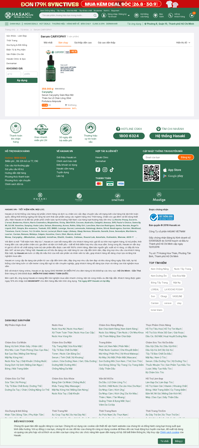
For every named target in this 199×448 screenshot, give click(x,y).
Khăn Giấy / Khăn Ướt (31, 346)
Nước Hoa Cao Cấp (84, 332)
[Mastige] (159, 197)
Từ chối (164, 441)
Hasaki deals (31, 24)
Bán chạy (63, 42)
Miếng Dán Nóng (27, 353)
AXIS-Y (130, 237)
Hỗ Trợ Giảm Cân (154, 386)
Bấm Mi (149, 393)
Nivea (8, 237)
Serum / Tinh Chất (61, 357)
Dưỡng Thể (35, 386)
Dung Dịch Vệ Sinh (14, 365)
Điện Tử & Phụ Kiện (16, 49)
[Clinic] (40, 197)
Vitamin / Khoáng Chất (175, 386)
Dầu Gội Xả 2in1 (153, 350)
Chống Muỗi (40, 361)
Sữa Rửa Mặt (74, 346)
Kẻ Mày (102, 357)
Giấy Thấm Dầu (107, 368)
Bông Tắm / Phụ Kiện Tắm (30, 414)
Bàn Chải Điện (124, 336)
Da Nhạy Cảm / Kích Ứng (111, 389)
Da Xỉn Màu (131, 393)
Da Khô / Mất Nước (108, 386)
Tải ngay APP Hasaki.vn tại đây (94, 281)
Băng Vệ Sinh (12, 346)
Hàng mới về (73, 24)
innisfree (51, 237)
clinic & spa (99, 24)
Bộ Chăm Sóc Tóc (155, 372)
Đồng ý (179, 441)
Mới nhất (48, 42)
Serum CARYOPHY (43, 29)
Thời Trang (12, 40)
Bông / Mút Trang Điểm (16, 368)
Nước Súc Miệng (107, 332)
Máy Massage (72, 386)
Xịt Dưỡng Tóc (179, 361)
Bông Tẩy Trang (118, 365)
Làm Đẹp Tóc (166, 382)
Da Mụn (137, 386)
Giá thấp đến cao (83, 42)
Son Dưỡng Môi (107, 361)
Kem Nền (112, 346)
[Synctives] (118, 197)
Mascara (131, 357)
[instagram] (105, 169)
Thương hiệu (58, 24)
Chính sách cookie (169, 432)
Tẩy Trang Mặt (59, 346)
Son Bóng (104, 365)
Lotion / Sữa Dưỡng (62, 361)
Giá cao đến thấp (106, 42)
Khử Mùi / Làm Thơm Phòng (19, 350)
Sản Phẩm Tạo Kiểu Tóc (178, 365)
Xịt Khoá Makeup (129, 353)
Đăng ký (186, 157)
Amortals (100, 237)
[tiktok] (112, 169)
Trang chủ (10, 29)
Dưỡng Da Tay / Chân (16, 389)
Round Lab (89, 237)
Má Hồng (103, 353)
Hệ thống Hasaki (170, 136)
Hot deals (44, 24)
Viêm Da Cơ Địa (107, 404)
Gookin (69, 237)
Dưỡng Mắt (57, 365)
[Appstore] (173, 170)
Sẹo (128, 401)
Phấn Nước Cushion (109, 350)
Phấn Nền (124, 346)
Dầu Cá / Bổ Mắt (154, 336)
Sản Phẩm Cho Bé (15, 54)
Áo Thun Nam (120, 414)
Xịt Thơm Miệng (108, 336)
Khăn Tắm (10, 414)
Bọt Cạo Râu (11, 353)
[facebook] (97, 169)
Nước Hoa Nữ (59, 328)
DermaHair (112, 24)
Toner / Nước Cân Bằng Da (66, 353)
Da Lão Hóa (126, 386)
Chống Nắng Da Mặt (62, 368)
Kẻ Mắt (111, 357)
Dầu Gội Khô (170, 346)
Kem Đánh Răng (129, 328)
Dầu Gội (150, 346)
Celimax (78, 237)
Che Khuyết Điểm (129, 350)
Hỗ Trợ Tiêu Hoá (154, 328)
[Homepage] (19, 15)
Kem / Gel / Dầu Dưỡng (84, 361)
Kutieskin (111, 237)
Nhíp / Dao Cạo (153, 397)
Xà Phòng (20, 382)
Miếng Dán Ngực (33, 365)
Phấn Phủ (114, 353)
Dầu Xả (158, 346)
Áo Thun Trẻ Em (170, 414)
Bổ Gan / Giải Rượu (173, 332)
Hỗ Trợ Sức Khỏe (154, 332)
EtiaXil (61, 237)
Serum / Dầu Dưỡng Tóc (158, 361)
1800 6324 (129, 136)
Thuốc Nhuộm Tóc (155, 365)
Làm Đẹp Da (152, 382)
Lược (148, 368)
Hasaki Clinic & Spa (16, 59)
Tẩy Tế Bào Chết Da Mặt (64, 350)
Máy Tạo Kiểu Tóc (162, 368)
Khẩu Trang (58, 386)
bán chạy (86, 24)
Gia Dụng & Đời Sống (17, 45)
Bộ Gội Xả (168, 350)
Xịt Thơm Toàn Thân (62, 332)
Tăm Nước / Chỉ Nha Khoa (130, 332)
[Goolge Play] (173, 176)
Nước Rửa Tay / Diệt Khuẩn (18, 361)
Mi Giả (157, 393)
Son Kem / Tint (123, 361)
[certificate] (171, 217)
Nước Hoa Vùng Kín (62, 336)
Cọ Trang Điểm (136, 365)
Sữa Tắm (9, 382)
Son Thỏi (137, 361)
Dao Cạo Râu (41, 350)
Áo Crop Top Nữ (60, 414)
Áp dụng (22, 80)
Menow (121, 237)
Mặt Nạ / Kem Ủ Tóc (156, 357)
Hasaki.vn (41, 250)
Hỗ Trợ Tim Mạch (172, 328)
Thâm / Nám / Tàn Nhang (111, 397)
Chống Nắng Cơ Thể (38, 389)
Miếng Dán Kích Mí (171, 393)
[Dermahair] (79, 197)
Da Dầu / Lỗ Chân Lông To (112, 382)
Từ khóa (24, 29)
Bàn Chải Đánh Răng (109, 328)
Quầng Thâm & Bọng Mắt (111, 401)
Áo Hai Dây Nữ (77, 414)
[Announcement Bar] (99, 4)
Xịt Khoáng (77, 357)
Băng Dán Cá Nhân (61, 382)
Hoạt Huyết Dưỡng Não (175, 336)
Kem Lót (103, 346)
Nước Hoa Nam (75, 328)
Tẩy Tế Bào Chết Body (16, 386)
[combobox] (183, 42)
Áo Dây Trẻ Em (153, 414)
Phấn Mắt (121, 357)
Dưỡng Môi (70, 365)
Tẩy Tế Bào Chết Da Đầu (158, 353)
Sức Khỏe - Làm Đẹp (17, 36)
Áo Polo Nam (105, 414)
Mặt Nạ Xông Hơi (13, 357)
